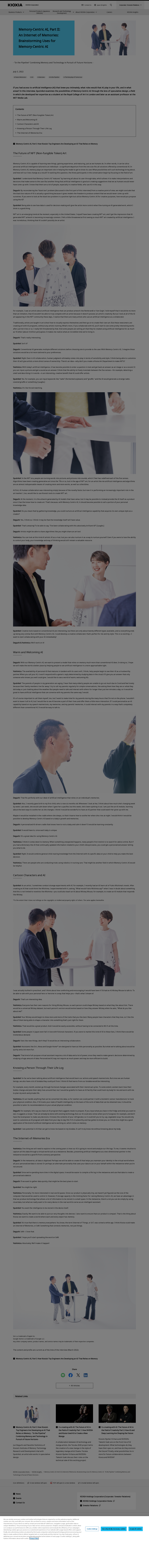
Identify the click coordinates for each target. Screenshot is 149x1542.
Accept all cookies (135, 1529)
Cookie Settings (92, 1529)
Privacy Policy (34, 1538)
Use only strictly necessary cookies (114, 1529)
